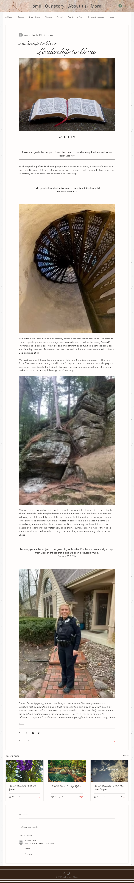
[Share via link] (39, 732)
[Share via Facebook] (20, 732)
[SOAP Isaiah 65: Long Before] (67, 771)
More (112, 17)
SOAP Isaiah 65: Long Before (65, 786)
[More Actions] (113, 842)
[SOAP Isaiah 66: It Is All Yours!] (24, 771)
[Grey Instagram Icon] (68, 873)
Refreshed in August (96, 17)
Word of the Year (75, 17)
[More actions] (113, 35)
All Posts (8, 17)
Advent (60, 17)
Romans (21, 17)
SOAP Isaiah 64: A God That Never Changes (108, 788)
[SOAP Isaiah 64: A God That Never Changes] (109, 771)
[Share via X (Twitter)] (26, 732)
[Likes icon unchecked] (26, 854)
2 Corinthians (34, 17)
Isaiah (21, 724)
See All (126, 755)
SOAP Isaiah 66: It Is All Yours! (22, 788)
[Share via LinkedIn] (32, 732)
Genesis (48, 17)
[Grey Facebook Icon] (64, 873)
